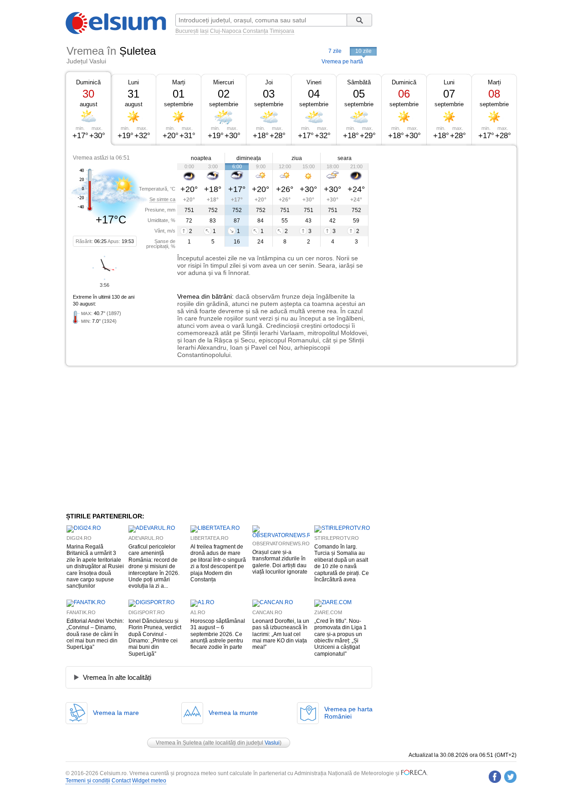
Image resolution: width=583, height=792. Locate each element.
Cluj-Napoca (225, 31)
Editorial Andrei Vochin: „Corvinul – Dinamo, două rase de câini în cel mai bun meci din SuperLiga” (95, 634)
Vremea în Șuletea (179, 743)
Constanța (255, 31)
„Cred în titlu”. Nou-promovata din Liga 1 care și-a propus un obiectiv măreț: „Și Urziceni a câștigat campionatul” (340, 637)
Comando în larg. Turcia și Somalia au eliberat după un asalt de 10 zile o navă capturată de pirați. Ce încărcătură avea (341, 563)
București (187, 31)
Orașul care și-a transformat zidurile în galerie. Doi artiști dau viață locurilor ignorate (279, 562)
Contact (121, 780)
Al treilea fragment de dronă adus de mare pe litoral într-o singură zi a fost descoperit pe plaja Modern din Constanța (218, 563)
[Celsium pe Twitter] (510, 777)
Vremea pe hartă (342, 61)
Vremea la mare (116, 712)
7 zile (335, 51)
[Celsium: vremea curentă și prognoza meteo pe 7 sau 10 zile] (117, 32)
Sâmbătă (359, 82)
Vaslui (272, 743)
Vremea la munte (233, 712)
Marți (178, 82)
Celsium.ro (113, 773)
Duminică (88, 82)
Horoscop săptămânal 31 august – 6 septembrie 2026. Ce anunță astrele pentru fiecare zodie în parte (217, 634)
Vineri (314, 82)
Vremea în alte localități (117, 677)
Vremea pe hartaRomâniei (348, 712)
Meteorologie (377, 773)
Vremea (188, 296)
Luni (133, 82)
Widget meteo (149, 780)
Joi (269, 82)
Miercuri (223, 82)
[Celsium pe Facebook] (495, 777)
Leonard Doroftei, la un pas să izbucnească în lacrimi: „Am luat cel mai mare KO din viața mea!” (280, 634)
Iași (204, 31)
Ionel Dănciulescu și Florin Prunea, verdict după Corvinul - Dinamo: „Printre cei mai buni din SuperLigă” (154, 637)
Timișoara (282, 31)
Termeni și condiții (88, 780)
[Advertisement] (442, 213)
